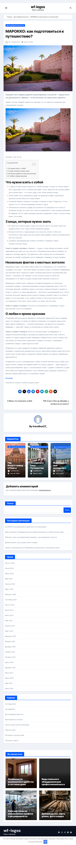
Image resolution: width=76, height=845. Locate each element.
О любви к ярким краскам (17, 176)
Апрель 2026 (10, 584)
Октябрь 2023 (10, 657)
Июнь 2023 (9, 662)
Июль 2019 (9, 689)
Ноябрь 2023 (10, 652)
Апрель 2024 (10, 626)
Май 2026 (9, 579)
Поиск (10, 503)
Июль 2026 (9, 568)
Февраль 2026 (10, 594)
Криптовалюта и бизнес (14, 720)
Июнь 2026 (9, 574)
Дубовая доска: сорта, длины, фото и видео (21, 542)
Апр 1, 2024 (60, 474)
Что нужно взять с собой (17, 168)
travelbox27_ (16, 42)
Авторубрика (10, 709)
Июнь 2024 (9, 615)
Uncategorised (10, 704)
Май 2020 (9, 683)
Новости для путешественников (17, 725)
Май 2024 (9, 621)
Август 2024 (9, 605)
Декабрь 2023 (10, 647)
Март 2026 (9, 589)
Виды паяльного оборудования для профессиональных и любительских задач (34, 532)
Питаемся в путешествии (14, 735)
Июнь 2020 (9, 678)
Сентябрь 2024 (11, 600)
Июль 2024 (9, 610)
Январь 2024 (10, 641)
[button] (33, 164)
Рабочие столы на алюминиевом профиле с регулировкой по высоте (31, 537)
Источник (9, 378)
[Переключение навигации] (6, 8)
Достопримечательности (15, 25)
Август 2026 (9, 563)
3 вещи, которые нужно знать (19, 171)
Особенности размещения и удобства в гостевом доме (25, 527)
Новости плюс (10, 730)
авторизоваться (45, 490)
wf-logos (38, 7)
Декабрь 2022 (10, 668)
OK (45, 842)
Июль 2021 (9, 673)
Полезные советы (12, 740)
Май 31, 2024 (37, 474)
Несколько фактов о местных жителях (22, 174)
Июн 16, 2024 (14, 474)
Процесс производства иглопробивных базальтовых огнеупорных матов (32, 548)
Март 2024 (9, 631)
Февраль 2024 (10, 636)
